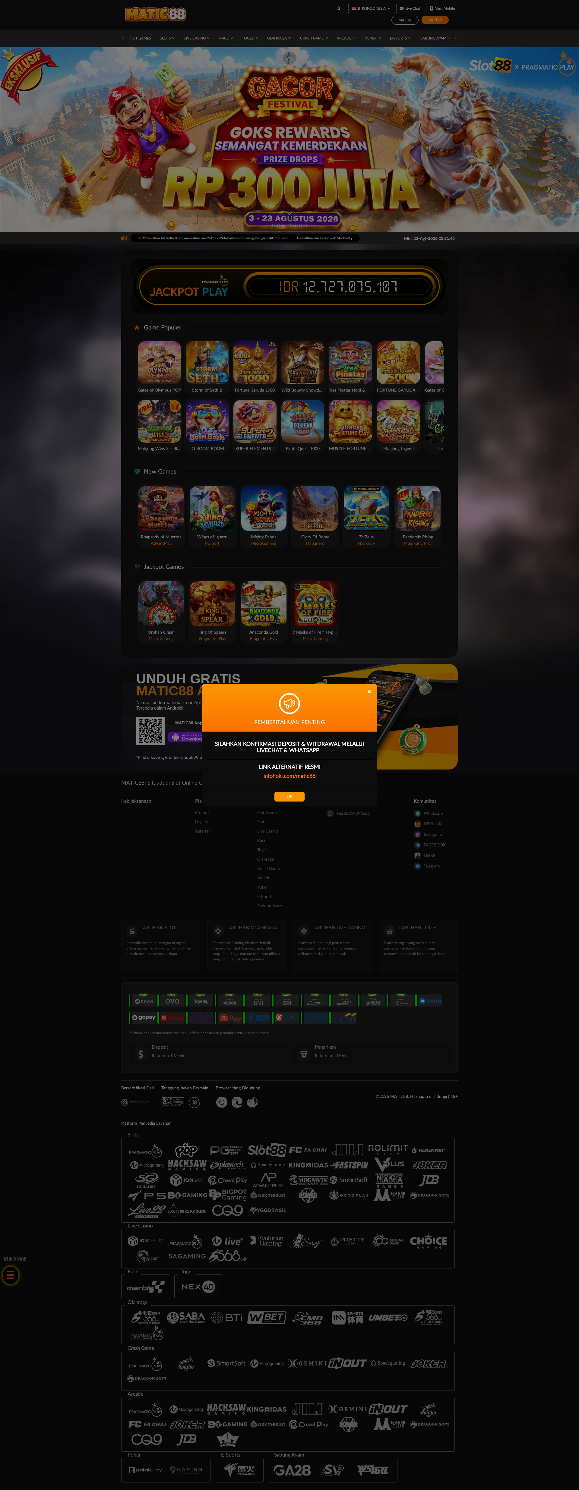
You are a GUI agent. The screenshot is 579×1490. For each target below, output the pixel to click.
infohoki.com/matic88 (289, 776)
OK (289, 797)
